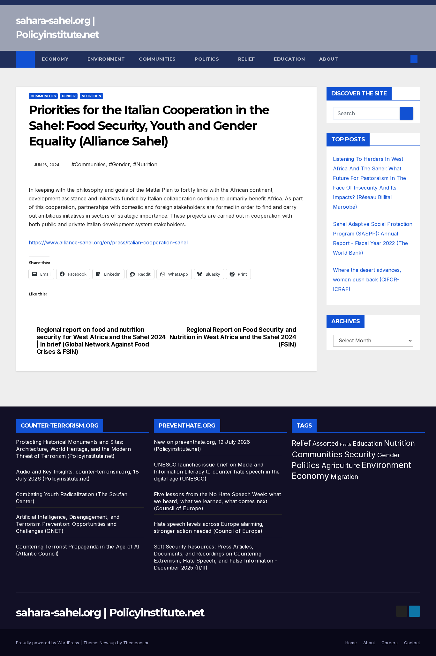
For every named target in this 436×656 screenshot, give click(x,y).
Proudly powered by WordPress (48, 642)
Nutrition (91, 96)
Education (289, 59)
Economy (56, 59)
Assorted (325, 443)
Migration (344, 477)
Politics (208, 59)
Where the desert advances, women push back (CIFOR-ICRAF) (367, 279)
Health (345, 445)
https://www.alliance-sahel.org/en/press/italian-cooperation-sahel (108, 242)
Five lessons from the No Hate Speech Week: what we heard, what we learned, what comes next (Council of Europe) (217, 501)
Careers (389, 642)
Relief (247, 59)
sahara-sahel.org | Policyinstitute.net (110, 612)
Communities (158, 59)
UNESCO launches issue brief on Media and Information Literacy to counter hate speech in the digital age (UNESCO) (217, 471)
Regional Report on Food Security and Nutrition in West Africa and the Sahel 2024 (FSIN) (232, 337)
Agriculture (340, 465)
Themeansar (135, 642)
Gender (69, 96)
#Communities (88, 164)
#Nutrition (145, 164)
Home (351, 642)
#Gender (119, 164)
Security (360, 454)
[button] (403, 59)
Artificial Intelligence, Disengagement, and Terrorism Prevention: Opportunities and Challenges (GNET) (68, 524)
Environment (106, 59)
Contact (412, 642)
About (329, 59)
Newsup (108, 642)
